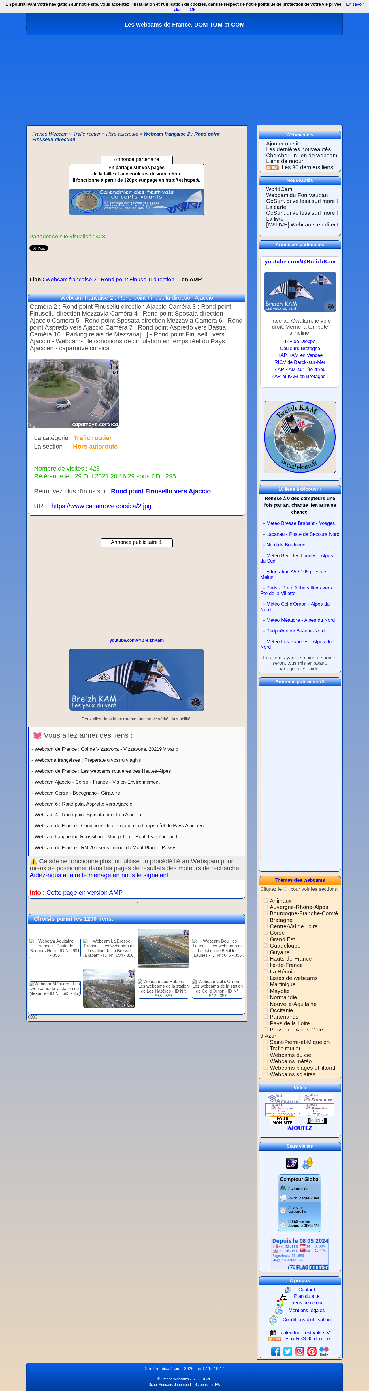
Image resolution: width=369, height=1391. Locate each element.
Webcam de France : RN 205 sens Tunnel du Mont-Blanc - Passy (105, 847)
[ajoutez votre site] (299, 1127)
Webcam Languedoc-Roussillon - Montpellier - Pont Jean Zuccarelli (107, 836)
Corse (277, 933)
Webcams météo (291, 1061)
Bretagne (281, 920)
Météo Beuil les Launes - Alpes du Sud (296, 558)
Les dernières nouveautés (298, 149)
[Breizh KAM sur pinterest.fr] (312, 1351)
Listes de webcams (294, 978)
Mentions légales (307, 1310)
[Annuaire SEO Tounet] (317, 1120)
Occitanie (281, 1010)
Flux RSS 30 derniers (308, 1338)
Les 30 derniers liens (307, 167)
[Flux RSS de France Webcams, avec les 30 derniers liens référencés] (273, 167)
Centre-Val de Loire (294, 926)
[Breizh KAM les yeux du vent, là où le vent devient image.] (300, 439)
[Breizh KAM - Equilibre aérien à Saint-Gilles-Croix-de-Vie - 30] (300, 294)
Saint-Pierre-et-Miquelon (300, 1042)
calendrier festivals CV (305, 1333)
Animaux (281, 901)
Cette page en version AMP (84, 892)
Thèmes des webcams (300, 880)
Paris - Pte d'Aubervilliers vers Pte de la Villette (296, 590)
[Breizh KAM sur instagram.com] (299, 1351)
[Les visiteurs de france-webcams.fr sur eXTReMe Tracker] (308, 1163)
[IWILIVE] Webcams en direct (302, 225)
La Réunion (284, 972)
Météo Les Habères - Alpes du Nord (296, 644)
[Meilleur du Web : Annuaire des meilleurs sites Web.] (282, 1120)
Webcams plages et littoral (302, 1068)
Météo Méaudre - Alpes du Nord (300, 620)
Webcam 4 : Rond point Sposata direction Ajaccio (88, 814)
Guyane (280, 952)
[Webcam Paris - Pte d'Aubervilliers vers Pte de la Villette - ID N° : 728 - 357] (109, 988)
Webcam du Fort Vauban (297, 195)
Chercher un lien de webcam (301, 155)
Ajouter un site (284, 144)
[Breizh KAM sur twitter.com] (287, 1351)
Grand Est (282, 939)
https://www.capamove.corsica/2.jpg (101, 506)
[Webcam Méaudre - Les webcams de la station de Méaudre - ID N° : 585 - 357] (55, 988)
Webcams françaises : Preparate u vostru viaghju (88, 760)
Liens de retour (284, 161)
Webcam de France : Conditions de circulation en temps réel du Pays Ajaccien (119, 825)
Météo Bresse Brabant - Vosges (300, 523)
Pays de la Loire (290, 1023)
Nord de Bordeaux (285, 545)
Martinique (283, 984)
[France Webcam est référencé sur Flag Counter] (300, 1253)
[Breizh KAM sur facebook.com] (275, 1351)
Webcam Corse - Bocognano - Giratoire (77, 793)
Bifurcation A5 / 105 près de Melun (293, 574)
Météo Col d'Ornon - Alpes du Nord (295, 606)
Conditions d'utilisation (307, 1319)
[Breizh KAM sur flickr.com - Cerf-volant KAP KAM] (324, 1351)
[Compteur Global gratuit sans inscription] (299, 1202)
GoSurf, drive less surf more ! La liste (302, 216)
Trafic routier (285, 1048)
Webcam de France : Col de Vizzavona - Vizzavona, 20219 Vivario (106, 749)
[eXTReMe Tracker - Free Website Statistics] (292, 1163)
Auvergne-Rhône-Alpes (299, 907)
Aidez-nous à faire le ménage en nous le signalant (99, 875)
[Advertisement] (184, 78)
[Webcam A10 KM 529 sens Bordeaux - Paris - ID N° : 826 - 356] (163, 948)
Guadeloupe (285, 946)
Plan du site (306, 1296)
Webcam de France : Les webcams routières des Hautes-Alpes (103, 771)
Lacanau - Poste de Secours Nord (302, 534)
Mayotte (280, 991)
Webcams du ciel (291, 1055)
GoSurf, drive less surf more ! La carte (302, 204)
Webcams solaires (293, 1074)
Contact (306, 1289)
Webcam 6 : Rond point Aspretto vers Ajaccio (83, 804)
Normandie (283, 997)
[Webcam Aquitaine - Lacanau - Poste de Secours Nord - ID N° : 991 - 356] (55, 948)
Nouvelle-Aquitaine (293, 1004)
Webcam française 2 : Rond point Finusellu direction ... (116, 279)
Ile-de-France (286, 965)
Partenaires (284, 1017)
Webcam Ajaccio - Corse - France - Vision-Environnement (97, 782)
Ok (192, 9)
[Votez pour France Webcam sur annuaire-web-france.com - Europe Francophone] (317, 1098)
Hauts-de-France (291, 959)
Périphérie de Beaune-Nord (295, 631)
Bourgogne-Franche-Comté (304, 913)
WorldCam (279, 189)
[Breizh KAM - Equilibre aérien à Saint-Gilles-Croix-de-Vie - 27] (136, 682)
